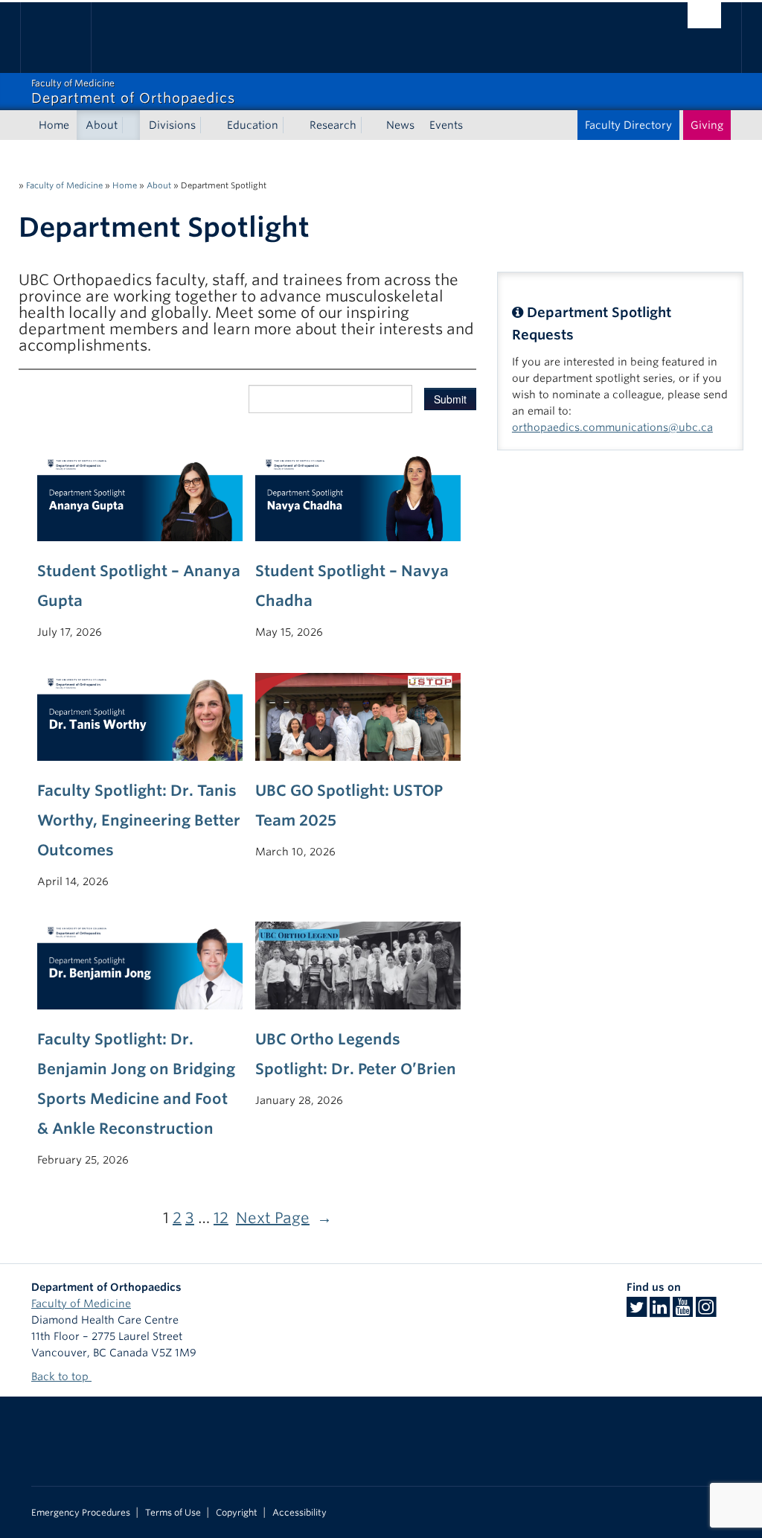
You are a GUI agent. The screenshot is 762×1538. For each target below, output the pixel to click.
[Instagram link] (706, 1312)
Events (446, 125)
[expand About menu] (131, 125)
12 (221, 1218)
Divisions (172, 125)
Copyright (236, 1512)
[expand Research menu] (370, 125)
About (102, 125)
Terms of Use (173, 1512)
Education (252, 125)
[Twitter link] (637, 1312)
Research (333, 125)
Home (54, 125)
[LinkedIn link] (660, 1312)
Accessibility (299, 1512)
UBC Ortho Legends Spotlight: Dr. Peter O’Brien (355, 1054)
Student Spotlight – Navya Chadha (352, 586)
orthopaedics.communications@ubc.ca (612, 427)
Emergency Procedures (80, 1512)
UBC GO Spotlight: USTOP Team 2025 (349, 805)
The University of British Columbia (66, 37)
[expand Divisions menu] (209, 125)
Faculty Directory (628, 125)
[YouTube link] (683, 1312)
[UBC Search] (704, 15)
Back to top (61, 1376)
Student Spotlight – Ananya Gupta (138, 586)
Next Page (284, 1218)
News (400, 125)
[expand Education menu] (292, 125)
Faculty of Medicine (64, 185)
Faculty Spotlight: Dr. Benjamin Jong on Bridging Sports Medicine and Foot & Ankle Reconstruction (136, 1083)
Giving (707, 125)
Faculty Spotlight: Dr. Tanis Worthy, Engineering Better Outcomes (138, 820)
